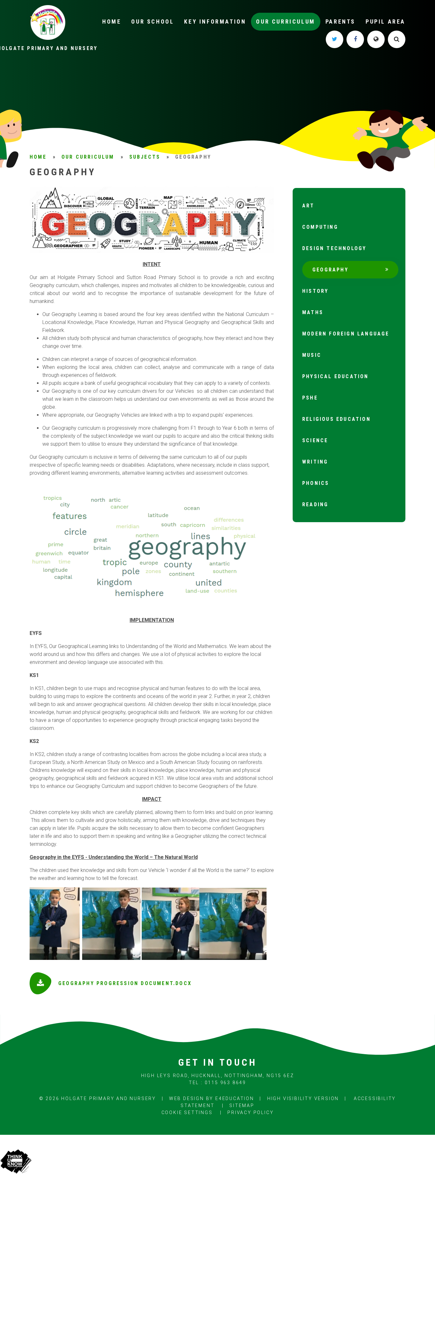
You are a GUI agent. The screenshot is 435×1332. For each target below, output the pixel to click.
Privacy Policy (250, 1112)
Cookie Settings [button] (187, 1112)
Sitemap (241, 1105)
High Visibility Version (303, 1098)
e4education (234, 1098)
